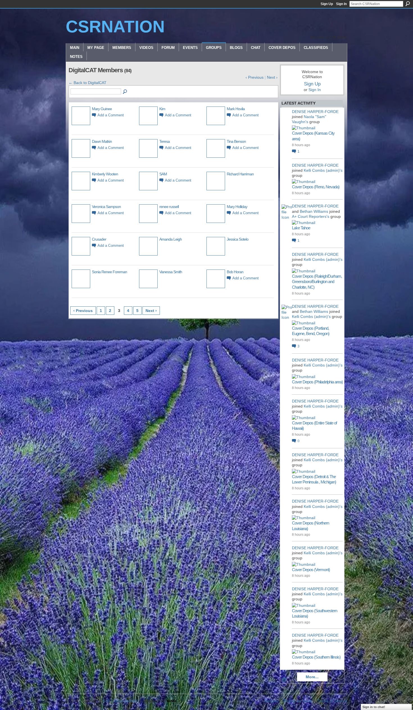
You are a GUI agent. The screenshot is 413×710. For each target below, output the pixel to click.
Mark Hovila (236, 109)
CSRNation (115, 26)
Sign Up (327, 4)
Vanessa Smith (170, 272)
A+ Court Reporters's (310, 216)
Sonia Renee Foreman (109, 272)
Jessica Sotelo (237, 239)
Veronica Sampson (106, 206)
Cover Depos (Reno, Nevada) (315, 186)
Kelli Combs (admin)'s (323, 170)
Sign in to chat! (373, 707)
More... (312, 677)
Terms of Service (332, 700)
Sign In (341, 4)
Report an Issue (297, 700)
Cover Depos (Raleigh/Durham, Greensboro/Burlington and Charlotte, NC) (317, 282)
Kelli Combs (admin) (121, 700)
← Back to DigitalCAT (87, 82)
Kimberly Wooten (105, 174)
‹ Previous (255, 77)
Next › (272, 77)
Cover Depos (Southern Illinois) (316, 657)
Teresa (164, 141)
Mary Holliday (237, 206)
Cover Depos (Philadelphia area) (317, 381)
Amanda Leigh (170, 239)
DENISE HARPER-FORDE (315, 111)
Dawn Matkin (102, 141)
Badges (271, 700)
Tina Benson (236, 141)
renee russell (169, 206)
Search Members (125, 91)
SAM (163, 174)
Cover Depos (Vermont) (311, 569)
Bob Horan (235, 272)
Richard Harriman (240, 174)
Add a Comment (110, 115)
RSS (284, 679)
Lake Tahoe (301, 227)
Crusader (99, 239)
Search (407, 3)
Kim (162, 109)
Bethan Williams (314, 211)
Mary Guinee (102, 109)
